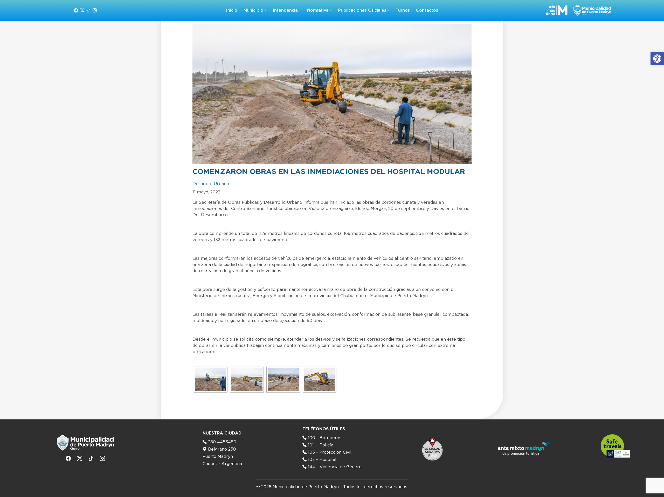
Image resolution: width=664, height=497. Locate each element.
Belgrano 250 (222, 449)
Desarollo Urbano (210, 184)
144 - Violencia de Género (335, 467)
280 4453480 (222, 442)
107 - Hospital (322, 460)
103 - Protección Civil (329, 452)
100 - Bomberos (324, 438)
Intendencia (285, 10)
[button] (657, 58)
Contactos (427, 10)
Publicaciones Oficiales (362, 10)
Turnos (403, 10)
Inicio (231, 10)
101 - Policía (320, 445)
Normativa (318, 10)
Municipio (253, 10)
